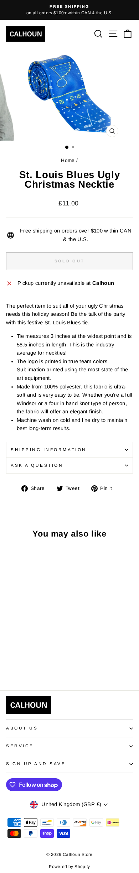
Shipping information (49, 449)
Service (20, 745)
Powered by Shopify (69, 866)
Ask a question (37, 465)
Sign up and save (36, 763)
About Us (22, 728)
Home (67, 160)
